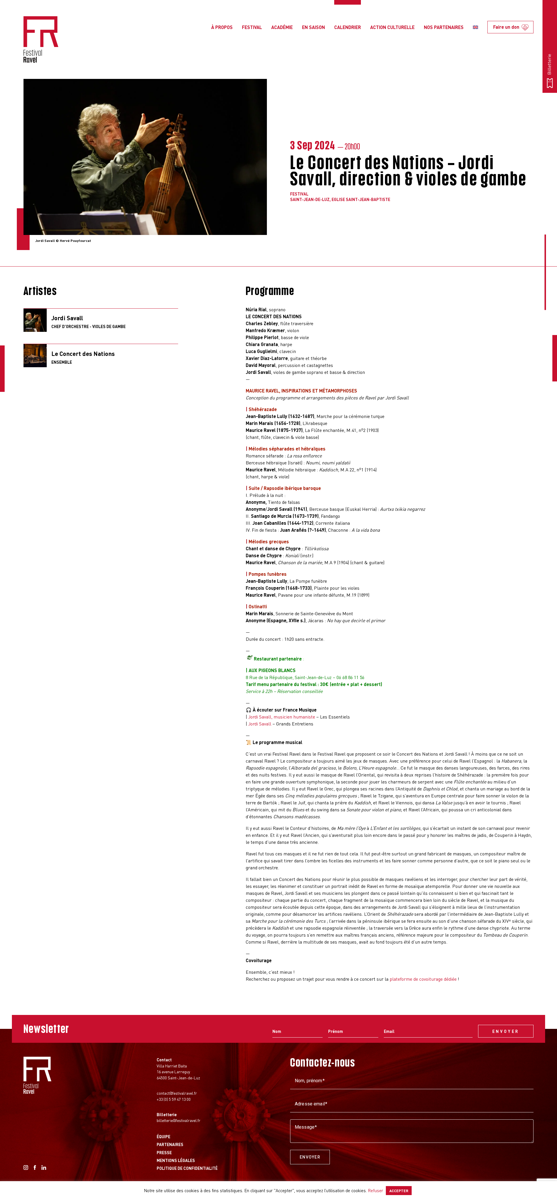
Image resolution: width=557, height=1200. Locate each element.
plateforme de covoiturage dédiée (423, 979)
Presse (164, 1152)
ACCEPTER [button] (398, 1190)
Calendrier (347, 27)
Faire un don (506, 27)
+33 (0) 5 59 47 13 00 (174, 1099)
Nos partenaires (444, 27)
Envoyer (310, 1157)
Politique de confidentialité (187, 1168)
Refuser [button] (375, 1190)
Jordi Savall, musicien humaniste (281, 717)
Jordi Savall (259, 724)
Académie (282, 27)
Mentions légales (176, 1160)
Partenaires (170, 1144)
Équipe (163, 1136)
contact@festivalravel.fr (177, 1093)
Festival (252, 27)
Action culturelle (392, 27)
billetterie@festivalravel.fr (178, 1120)
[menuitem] (475, 27)
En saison (313, 27)
